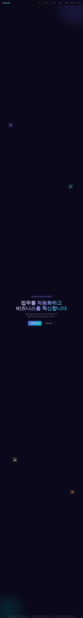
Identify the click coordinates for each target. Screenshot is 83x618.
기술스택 (53, 3)
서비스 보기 (48, 323)
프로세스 (46, 3)
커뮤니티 (60, 3)
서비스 (39, 3)
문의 (79, 3)
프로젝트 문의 (35, 323)
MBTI (66, 3)
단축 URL (73, 3)
